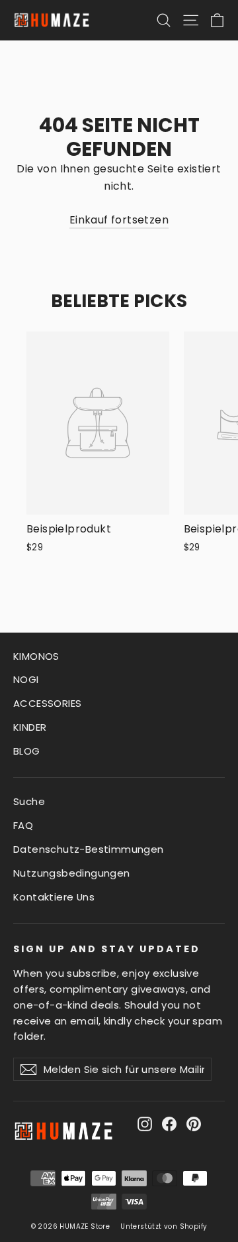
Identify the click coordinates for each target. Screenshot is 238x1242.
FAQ (23, 825)
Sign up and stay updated (106, 949)
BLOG (26, 751)
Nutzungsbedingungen (71, 873)
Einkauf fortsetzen (119, 219)
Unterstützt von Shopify (163, 1226)
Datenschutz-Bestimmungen (88, 849)
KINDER (29, 727)
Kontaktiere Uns (54, 897)
